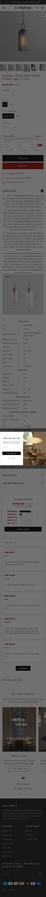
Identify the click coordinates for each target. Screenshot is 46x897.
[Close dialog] (44, 433)
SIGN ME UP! (11, 453)
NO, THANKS (11, 458)
